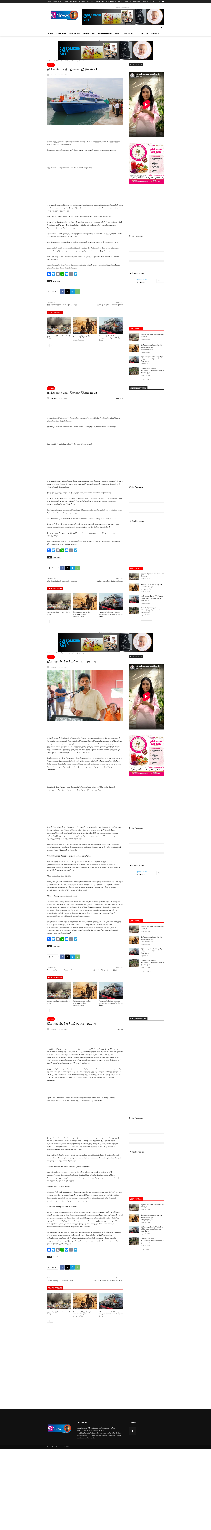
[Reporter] (48, 75)
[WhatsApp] (77, 291)
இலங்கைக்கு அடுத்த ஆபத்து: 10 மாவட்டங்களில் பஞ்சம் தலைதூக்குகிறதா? (82, 338)
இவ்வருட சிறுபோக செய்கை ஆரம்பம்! (110, 305)
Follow (160, 281)
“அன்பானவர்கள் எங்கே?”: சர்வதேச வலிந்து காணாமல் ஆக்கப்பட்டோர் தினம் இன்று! (111, 338)
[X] (157, 1)
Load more (145, 379)
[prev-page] (48, 345)
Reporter (54, 75)
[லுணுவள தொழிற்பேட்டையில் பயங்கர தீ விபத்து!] (59, 325)
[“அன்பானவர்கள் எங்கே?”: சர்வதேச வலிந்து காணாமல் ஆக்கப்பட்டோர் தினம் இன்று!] (111, 325)
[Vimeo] (160, 1)
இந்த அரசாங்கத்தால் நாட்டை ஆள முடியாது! (62, 305)
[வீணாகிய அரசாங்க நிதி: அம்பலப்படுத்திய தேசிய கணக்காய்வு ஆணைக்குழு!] (134, 371)
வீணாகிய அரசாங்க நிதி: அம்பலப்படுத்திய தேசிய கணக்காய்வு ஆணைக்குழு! (152, 370)
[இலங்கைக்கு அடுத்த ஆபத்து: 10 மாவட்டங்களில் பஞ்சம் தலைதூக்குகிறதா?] (85, 325)
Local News (55, 61)
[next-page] (51, 345)
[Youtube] (163, 1)
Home (49, 61)
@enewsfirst (141, 279)
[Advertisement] (87, 134)
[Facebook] (150, 1)
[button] (161, 28)
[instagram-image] (137, 294)
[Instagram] (154, 1)
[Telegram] (72, 291)
